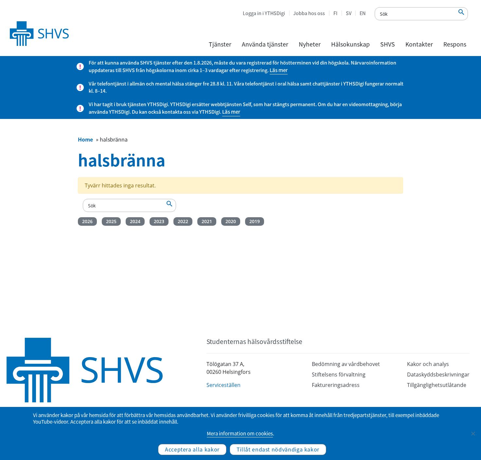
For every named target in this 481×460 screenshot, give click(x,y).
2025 (111, 221)
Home (85, 139)
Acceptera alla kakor (192, 449)
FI (335, 13)
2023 (159, 221)
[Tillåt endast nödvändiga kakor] (473, 433)
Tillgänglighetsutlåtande (436, 385)
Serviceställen (223, 385)
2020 (230, 221)
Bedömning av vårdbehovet (346, 364)
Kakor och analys (428, 364)
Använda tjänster (265, 44)
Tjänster (220, 44)
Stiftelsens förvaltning (338, 374)
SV (348, 13)
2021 (207, 221)
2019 (254, 221)
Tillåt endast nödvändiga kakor (278, 449)
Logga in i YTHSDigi (264, 13)
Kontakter (419, 44)
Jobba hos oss (309, 13)
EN (362, 13)
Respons (454, 44)
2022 (183, 221)
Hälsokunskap (350, 44)
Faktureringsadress (336, 385)
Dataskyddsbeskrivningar (438, 374)
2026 (87, 221)
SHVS (387, 44)
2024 (135, 221)
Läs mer (279, 70)
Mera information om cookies (240, 433)
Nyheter (310, 44)
